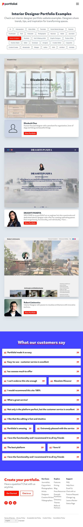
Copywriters (46, 485)
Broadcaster (26, 47)
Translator (43, 29)
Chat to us (26, 493)
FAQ (67, 482)
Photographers (47, 488)
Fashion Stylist (15, 43)
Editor (25, 43)
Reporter (70, 29)
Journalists (46, 482)
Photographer (42, 34)
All (10, 29)
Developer (35, 43)
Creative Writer (57, 43)
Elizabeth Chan (30, 123)
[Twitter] (10, 503)
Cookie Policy (47, 518)
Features (57, 482)
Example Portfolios (57, 495)
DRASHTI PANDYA (32, 213)
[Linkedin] (14, 503)
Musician (53, 34)
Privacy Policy (21, 518)
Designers (45, 494)
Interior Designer (14, 38)
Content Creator (13, 47)
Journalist (71, 34)
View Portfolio (30, 133)
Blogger (36, 47)
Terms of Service (9, 518)
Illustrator (26, 38)
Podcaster (30, 34)
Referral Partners (57, 507)
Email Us (69, 488)
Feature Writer (69, 38)
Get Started (11, 493)
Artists (44, 491)
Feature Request (72, 494)
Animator (71, 47)
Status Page (70, 503)
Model (62, 34)
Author (45, 47)
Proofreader (12, 34)
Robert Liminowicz (32, 302)
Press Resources (60, 491)
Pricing (56, 485)
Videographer (20, 29)
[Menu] (79, 2)
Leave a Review (71, 500)
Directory (57, 500)
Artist (53, 47)
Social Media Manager (57, 29)
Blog (55, 488)
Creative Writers (48, 497)
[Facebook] (6, 503)
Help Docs (70, 485)
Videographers (47, 500)
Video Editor (31, 29)
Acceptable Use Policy (34, 518)
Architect (62, 47)
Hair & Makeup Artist (40, 38)
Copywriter (69, 43)
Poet (21, 34)
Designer (45, 43)
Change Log (70, 497)
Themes (57, 503)
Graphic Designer (55, 38)
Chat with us (70, 491)
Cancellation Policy (59, 518)
